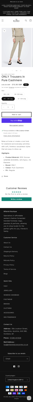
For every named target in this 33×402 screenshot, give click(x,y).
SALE (5, 286)
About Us (7, 243)
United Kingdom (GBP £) (15, 379)
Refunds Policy (9, 260)
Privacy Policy (9, 265)
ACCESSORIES (9, 313)
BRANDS (7, 304)
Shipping (11, 87)
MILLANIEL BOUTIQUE (15, 396)
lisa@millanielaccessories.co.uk (16, 344)
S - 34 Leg (23, 99)
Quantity (4, 103)
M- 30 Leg (20, 94)
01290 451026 (15, 338)
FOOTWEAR (8, 299)
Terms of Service (10, 269)
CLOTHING (7, 308)
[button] (2, 20)
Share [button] (6, 176)
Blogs (6, 274)
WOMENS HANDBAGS (11, 295)
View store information (11, 136)
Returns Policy (9, 256)
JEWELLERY (8, 290)
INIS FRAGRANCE (10, 317)
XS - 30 (8, 94)
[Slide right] (21, 71)
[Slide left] (12, 71)
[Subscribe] (27, 358)
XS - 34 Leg (8, 99)
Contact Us (8, 247)
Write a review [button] (16, 199)
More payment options (17, 125)
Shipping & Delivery (11, 251)
